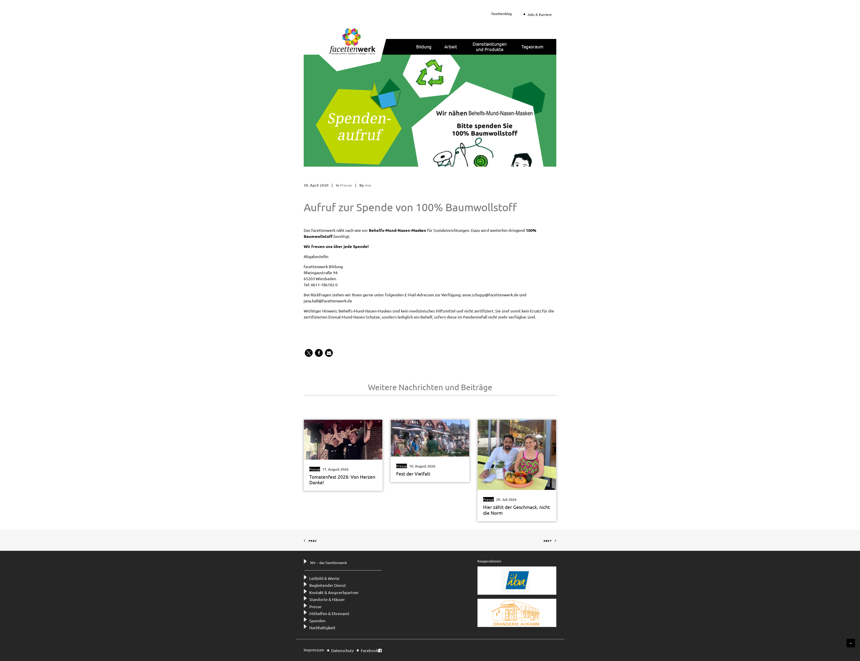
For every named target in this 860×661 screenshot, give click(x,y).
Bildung (424, 46)
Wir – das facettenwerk (328, 562)
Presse (346, 185)
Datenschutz (342, 650)
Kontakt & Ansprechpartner (334, 592)
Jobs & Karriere (539, 14)
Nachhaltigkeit (322, 627)
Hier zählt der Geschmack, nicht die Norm (516, 509)
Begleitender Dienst (327, 585)
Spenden (317, 620)
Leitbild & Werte (324, 578)
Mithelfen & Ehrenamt (329, 613)
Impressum (314, 649)
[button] (309, 353)
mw (368, 185)
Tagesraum (532, 46)
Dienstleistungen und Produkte (490, 46)
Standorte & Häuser (327, 599)
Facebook (369, 650)
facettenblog (501, 13)
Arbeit (450, 46)
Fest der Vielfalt (413, 473)
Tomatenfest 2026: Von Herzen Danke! (342, 479)
